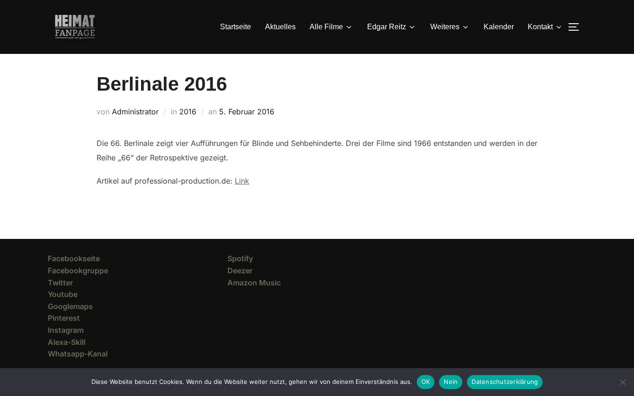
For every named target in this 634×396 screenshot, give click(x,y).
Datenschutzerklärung (505, 381)
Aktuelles (280, 27)
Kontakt (540, 27)
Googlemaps (70, 306)
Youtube (63, 294)
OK (425, 381)
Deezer (239, 270)
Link (242, 180)
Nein (451, 381)
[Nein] (622, 382)
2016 (187, 111)
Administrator (135, 111)
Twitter (60, 282)
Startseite (235, 27)
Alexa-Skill (66, 342)
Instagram (66, 330)
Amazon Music (254, 282)
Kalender (499, 27)
